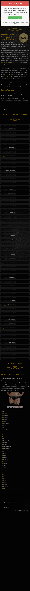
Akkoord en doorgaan (15, 18)
